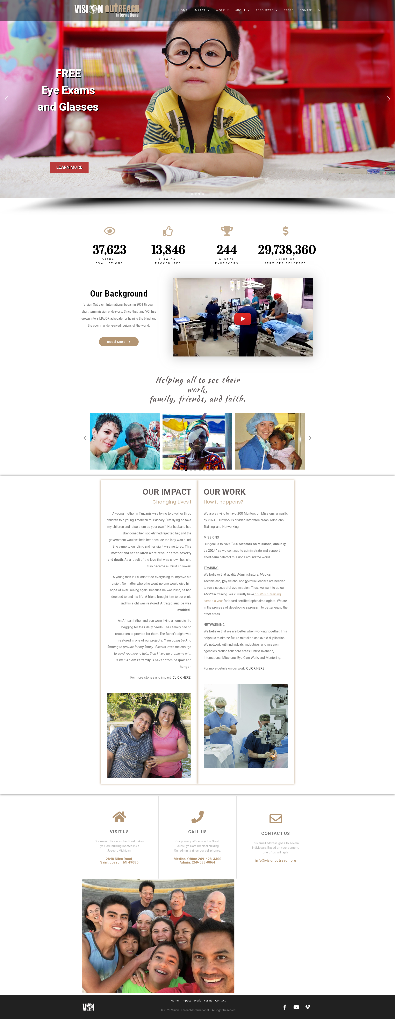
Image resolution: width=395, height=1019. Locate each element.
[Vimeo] (307, 1007)
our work (225, 492)
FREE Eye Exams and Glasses (68, 90)
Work (197, 1000)
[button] (197, 99)
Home (175, 1000)
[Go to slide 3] (191, 470)
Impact (186, 1000)
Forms (208, 1000)
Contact (220, 1000)
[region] (197, 107)
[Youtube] (296, 1007)
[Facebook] (285, 1007)
